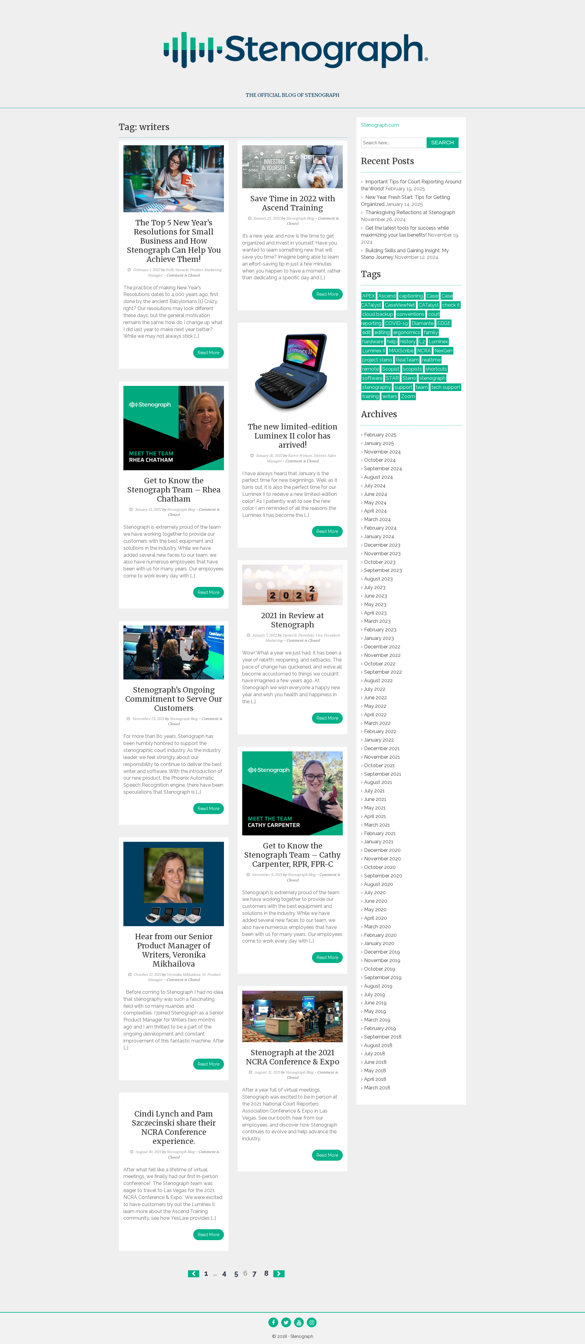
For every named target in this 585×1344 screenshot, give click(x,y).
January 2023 (379, 638)
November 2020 (382, 859)
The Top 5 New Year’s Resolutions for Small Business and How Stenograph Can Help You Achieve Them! (174, 241)
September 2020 (383, 876)
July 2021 (374, 791)
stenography (376, 387)
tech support (445, 387)
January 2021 (378, 842)
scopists (412, 369)
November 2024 (382, 452)
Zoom (408, 396)
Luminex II (373, 351)
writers (389, 396)
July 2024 (375, 486)
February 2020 (380, 935)
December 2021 (382, 748)
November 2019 (382, 960)
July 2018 (374, 1054)
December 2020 (382, 850)
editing (382, 332)
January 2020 (379, 943)
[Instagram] (312, 1323)
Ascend (386, 296)
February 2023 (380, 630)
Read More (208, 352)
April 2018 (375, 1079)
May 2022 (375, 706)
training (370, 396)
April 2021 (375, 816)
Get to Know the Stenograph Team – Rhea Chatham (174, 490)
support (403, 387)
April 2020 (375, 918)
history (408, 341)
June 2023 (375, 596)
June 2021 (375, 799)
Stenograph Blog (300, 218)
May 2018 (375, 1071)
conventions (410, 314)
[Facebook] (273, 1323)
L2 (422, 341)
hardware (372, 341)
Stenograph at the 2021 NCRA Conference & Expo (292, 1057)
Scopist (390, 369)
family (431, 332)
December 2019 (382, 952)
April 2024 (375, 511)
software (372, 378)
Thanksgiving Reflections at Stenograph (410, 212)
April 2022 (375, 715)
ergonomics (406, 332)
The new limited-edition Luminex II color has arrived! (293, 436)
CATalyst (429, 305)
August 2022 (378, 680)
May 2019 (375, 1011)
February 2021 (380, 833)
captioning (411, 296)
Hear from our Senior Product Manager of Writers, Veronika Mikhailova (174, 950)
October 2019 (379, 969)
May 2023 (375, 604)
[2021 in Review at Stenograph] (292, 584)
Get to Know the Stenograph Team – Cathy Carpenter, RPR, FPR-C (292, 855)
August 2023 (378, 579)
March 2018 (377, 1088)
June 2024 (375, 494)
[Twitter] (286, 1323)
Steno (409, 378)
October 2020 (380, 867)
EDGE (444, 323)
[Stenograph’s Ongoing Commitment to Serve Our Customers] (173, 652)
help (392, 341)
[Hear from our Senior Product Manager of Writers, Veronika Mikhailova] (173, 883)
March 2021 (377, 825)
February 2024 (380, 528)
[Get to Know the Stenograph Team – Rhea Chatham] (173, 427)
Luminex (438, 341)
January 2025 (379, 443)
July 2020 (375, 892)
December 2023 (382, 545)
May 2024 (375, 503)
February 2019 (380, 1028)
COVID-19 (396, 323)
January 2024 (379, 536)
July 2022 (374, 689)
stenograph (432, 378)
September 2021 (382, 774)
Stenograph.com (380, 125)
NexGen (443, 351)
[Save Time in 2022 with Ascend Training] (292, 166)
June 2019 (375, 1003)
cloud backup (377, 314)
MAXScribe (401, 351)
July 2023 (374, 587)
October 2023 (379, 562)
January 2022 (379, 740)
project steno (377, 360)
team (422, 387)
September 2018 (383, 1037)
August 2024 (378, 477)
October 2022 (379, 664)
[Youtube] (299, 1323)
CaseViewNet (400, 305)
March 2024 (377, 519)
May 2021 (375, 808)
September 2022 (383, 672)
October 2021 (379, 765)
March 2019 (377, 1020)
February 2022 (380, 731)
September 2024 (383, 468)
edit (366, 332)
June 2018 (375, 1062)
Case (432, 296)
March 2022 (377, 723)
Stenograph (301, 1336)
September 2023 (383, 570)
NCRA (424, 351)
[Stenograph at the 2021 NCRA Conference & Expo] (292, 1016)
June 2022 (375, 697)
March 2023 (377, 621)
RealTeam (407, 360)
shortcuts (436, 369)
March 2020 (377, 927)
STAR (392, 378)
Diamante (423, 323)
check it (451, 305)
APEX (368, 296)
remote (370, 369)
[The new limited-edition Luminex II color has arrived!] (292, 371)
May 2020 (375, 909)
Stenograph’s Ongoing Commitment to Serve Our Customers (173, 699)
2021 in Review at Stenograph (292, 620)
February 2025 (380, 435)
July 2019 (374, 994)
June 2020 (375, 901)
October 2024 (380, 460)
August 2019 (378, 986)
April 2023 (375, 613)
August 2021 (378, 782)
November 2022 (382, 655)
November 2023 (382, 553)
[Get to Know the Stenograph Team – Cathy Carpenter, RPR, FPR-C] (292, 793)
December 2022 (382, 647)
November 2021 (382, 757)
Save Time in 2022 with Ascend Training (292, 203)
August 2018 (378, 1045)
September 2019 (383, 977)
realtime (431, 360)
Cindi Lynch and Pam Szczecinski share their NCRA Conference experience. (174, 1127)
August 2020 (378, 884)
